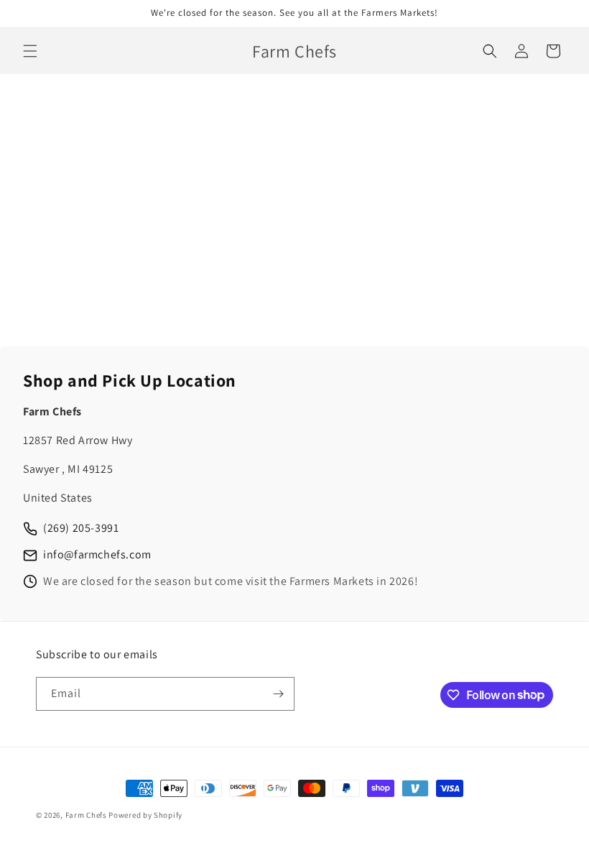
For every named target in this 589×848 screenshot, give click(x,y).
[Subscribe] (278, 694)
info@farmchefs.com (97, 554)
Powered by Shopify (145, 815)
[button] (30, 51)
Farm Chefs (86, 815)
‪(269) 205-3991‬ (81, 527)
